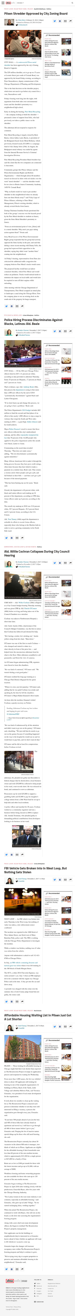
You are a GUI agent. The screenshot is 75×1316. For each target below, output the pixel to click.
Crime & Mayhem (28, 315)
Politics (48, 9)
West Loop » (48, 60)
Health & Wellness (40, 9)
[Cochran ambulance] (19, 760)
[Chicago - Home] (10, 3)
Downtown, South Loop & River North (20, 547)
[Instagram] (34, 1293)
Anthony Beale (28, 387)
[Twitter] (35, 1283)
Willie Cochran (24, 602)
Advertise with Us (52, 1286)
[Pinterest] (34, 1288)
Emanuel (17, 429)
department (20, 390)
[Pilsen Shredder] (22, 42)
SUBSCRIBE (40, 1302)
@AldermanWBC (13, 714)
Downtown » (48, 367)
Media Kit (50, 1296)
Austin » (47, 378)
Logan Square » (49, 919)
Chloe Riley (21, 20)
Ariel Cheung (22, 879)
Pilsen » (47, 70)
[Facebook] (34, 1286)
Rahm (11, 429)
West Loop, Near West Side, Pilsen (18, 9)
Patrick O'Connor (30, 608)
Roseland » (48, 38)
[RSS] (34, 1296)
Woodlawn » (48, 349)
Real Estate (37, 1010)
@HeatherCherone (24, 335)
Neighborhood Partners (54, 1283)
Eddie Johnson (32, 422)
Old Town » (48, 49)
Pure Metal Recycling (32, 111)
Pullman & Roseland (13, 315)
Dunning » (48, 929)
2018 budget (26, 410)
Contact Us (51, 1288)
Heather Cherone (23, 330)
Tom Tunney (12, 519)
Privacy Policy (17, 1307)
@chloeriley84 (22, 25)
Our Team (50, 1291)
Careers (50, 1293)
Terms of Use (9, 1307)
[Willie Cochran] (26, 835)
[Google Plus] (34, 1291)
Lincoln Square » (50, 358)
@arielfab (21, 881)
